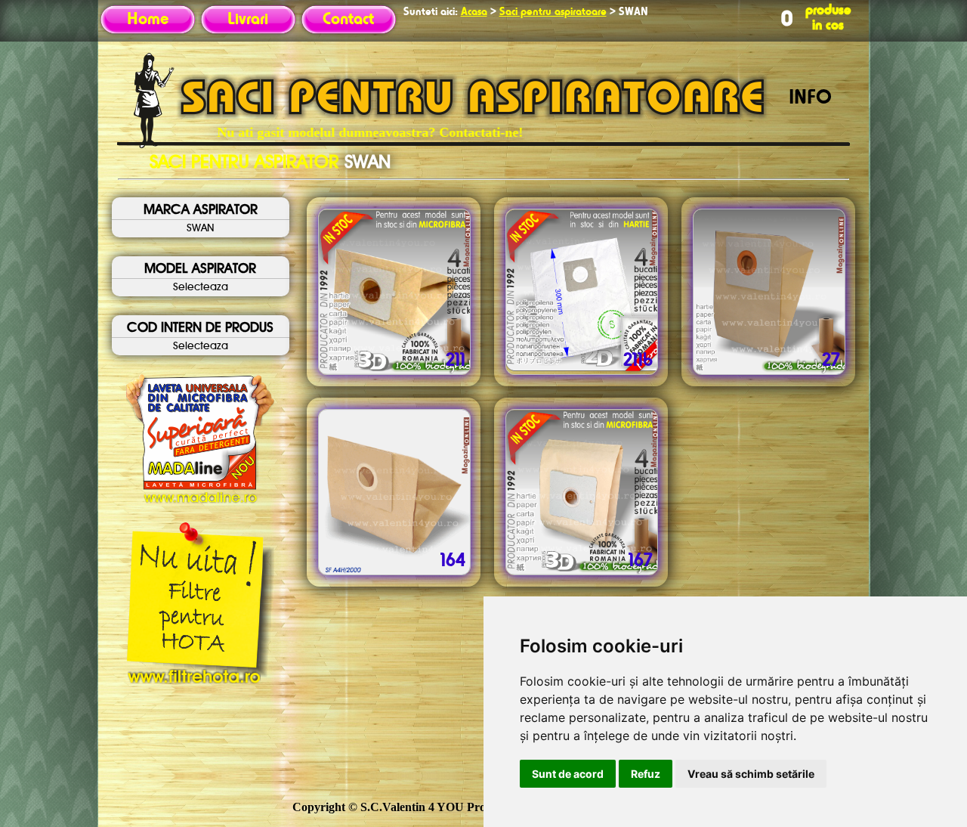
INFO (810, 98)
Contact (348, 20)
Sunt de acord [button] (568, 773)
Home (147, 20)
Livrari (247, 20)
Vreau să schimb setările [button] (750, 773)
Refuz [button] (645, 773)
